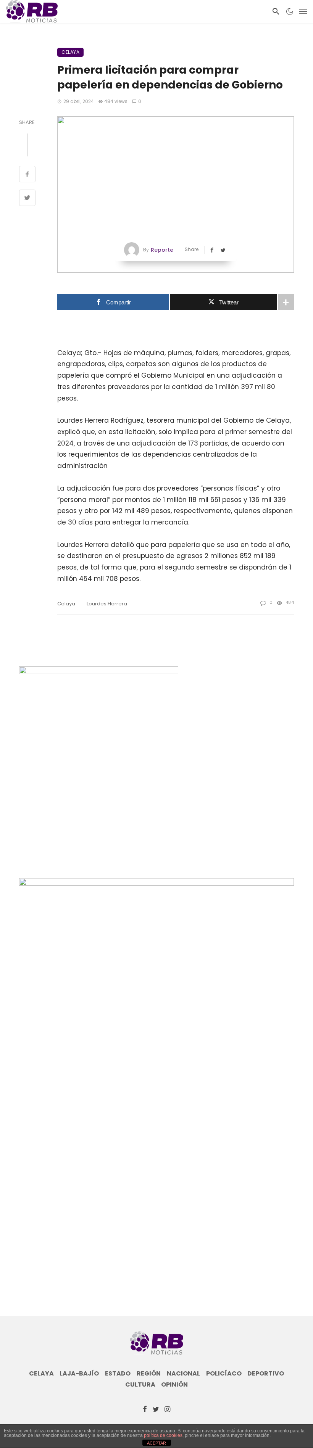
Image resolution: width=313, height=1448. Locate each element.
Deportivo (265, 1373)
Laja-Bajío (79, 1373)
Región (149, 1373)
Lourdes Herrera (107, 603)
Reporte (162, 250)
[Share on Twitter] (27, 199)
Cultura (140, 1384)
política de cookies (163, 1435)
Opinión (174, 1384)
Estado (118, 1373)
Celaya (70, 52)
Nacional (183, 1373)
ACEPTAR (156, 1443)
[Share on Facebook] (27, 175)
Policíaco (224, 1373)
